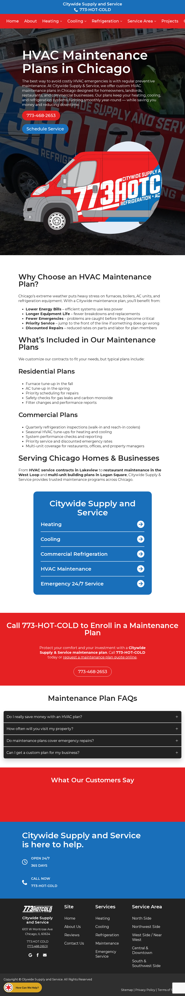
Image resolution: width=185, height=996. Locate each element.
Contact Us (74, 943)
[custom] (30, 955)
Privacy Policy (145, 990)
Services (105, 907)
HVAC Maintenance (66, 568)
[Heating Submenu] (61, 21)
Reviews (71, 935)
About (30, 21)
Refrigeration (105, 21)
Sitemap (127, 990)
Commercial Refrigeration (74, 554)
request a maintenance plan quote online (100, 657)
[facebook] (37, 955)
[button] (23, 987)
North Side (141, 918)
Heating (50, 21)
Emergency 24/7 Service (72, 583)
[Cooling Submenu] (85, 21)
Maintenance (107, 943)
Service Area (140, 21)
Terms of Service (169, 990)
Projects (170, 21)
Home (12, 21)
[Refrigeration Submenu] (121, 21)
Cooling (75, 21)
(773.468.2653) (37, 946)
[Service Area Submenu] (155, 21)
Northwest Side (146, 926)
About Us (72, 926)
